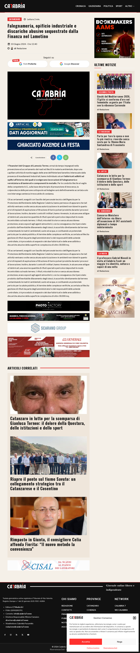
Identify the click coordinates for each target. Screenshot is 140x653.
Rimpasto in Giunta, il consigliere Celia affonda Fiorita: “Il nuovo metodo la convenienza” (45, 544)
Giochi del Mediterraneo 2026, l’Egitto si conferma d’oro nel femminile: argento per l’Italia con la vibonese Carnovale (113, 101)
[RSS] (16, 635)
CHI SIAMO (69, 599)
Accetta (86, 641)
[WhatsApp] (65, 157)
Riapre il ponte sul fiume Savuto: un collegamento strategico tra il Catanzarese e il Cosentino (43, 483)
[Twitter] (59, 157)
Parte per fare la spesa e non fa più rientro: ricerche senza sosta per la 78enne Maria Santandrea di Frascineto (113, 140)
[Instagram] (11, 635)
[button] (134, 618)
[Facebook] (53, 157)
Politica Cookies (93, 648)
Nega (119, 641)
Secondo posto (106, 92)
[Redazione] (12, 48)
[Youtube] (28, 635)
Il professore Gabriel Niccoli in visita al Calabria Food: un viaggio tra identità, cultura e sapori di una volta (114, 262)
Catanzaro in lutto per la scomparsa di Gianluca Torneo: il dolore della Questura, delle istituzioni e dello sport (47, 423)
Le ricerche (104, 131)
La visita (103, 253)
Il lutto (103, 171)
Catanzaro (14, 19)
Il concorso (104, 210)
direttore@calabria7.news (17, 620)
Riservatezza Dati (110, 648)
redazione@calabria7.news (17, 627)
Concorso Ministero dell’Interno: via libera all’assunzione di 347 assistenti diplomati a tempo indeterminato (114, 221)
